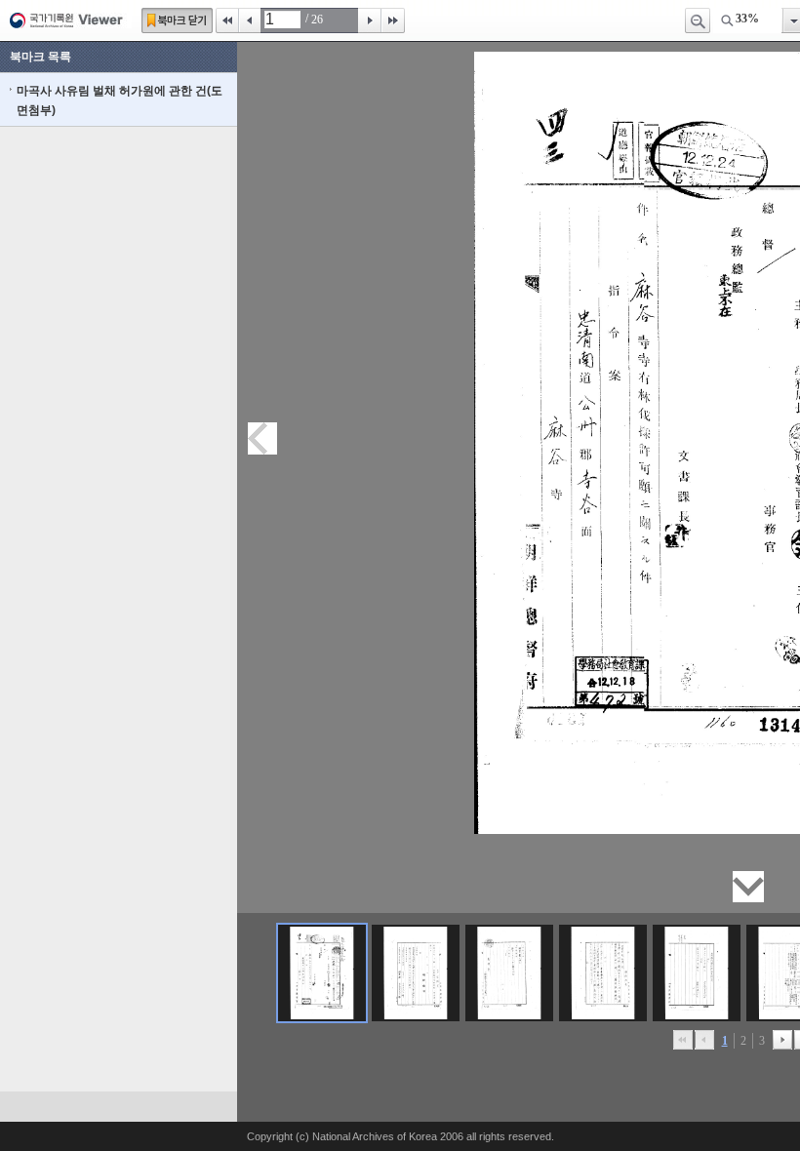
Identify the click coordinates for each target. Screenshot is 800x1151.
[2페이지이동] (416, 973)
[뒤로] (782, 1040)
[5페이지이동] (696, 973)
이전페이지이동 (262, 438)
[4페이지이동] (603, 973)
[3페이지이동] (509, 973)
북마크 (177, 20)
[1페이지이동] (322, 973)
